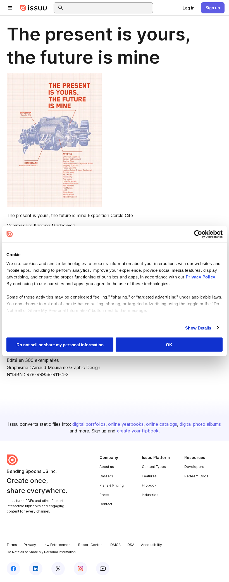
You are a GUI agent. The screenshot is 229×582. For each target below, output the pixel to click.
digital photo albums (200, 424)
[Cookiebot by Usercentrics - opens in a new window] (198, 234)
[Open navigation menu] (10, 7)
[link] (188, 7)
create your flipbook (138, 431)
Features (149, 476)
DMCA (115, 545)
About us (106, 467)
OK (169, 344)
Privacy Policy (200, 276)
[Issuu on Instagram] (80, 568)
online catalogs (161, 424)
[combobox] (108, 8)
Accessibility (151, 545)
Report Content (91, 545)
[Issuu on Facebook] (13, 568)
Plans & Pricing (111, 485)
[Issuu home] (33, 8)
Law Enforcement (57, 545)
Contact (105, 504)
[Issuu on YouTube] (102, 568)
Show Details (198, 327)
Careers (106, 476)
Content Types (154, 467)
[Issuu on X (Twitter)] (58, 568)
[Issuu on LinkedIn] (35, 568)
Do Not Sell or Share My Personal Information (41, 552)
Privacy (30, 545)
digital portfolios (89, 424)
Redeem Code (196, 476)
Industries (150, 495)
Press (104, 495)
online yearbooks (126, 424)
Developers (194, 467)
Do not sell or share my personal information (60, 344)
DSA (130, 545)
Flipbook (149, 485)
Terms (12, 545)
